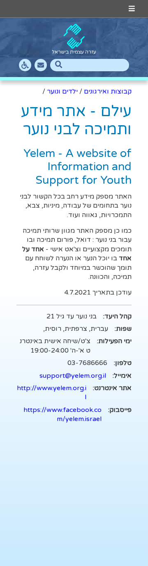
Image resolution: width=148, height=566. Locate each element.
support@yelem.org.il (72, 376)
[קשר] (41, 65)
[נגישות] (25, 65)
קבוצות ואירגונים (108, 91)
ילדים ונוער (62, 91)
